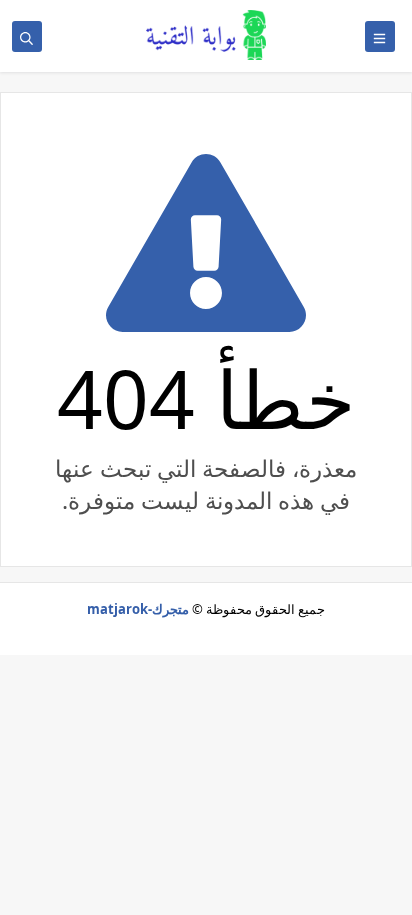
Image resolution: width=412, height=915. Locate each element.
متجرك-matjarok (138, 609)
